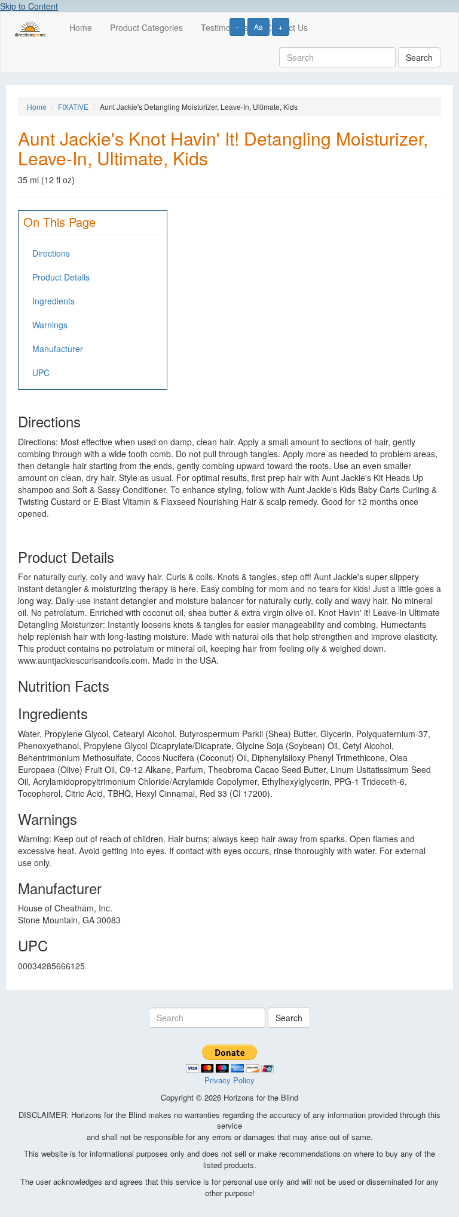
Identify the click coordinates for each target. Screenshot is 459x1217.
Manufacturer (57, 349)
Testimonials (224, 27)
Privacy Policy (229, 1080)
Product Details (61, 277)
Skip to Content (29, 6)
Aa (258, 26)
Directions (51, 253)
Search (419, 57)
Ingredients (53, 301)
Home (80, 27)
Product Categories (146, 27)
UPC (41, 372)
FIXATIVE (73, 106)
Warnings (50, 325)
